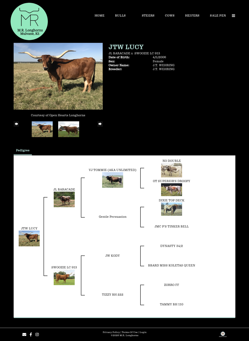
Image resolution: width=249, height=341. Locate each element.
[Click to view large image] (58, 76)
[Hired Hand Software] (223, 335)
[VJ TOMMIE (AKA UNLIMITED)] (112, 180)
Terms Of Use (130, 332)
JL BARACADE (119, 53)
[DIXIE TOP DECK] (171, 209)
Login (143, 332)
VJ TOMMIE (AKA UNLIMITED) (112, 170)
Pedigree (23, 150)
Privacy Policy (111, 332)
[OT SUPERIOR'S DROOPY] (171, 189)
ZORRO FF (171, 285)
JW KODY (112, 255)
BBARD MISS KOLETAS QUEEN (171, 265)
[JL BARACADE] (64, 199)
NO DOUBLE (171, 161)
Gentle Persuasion (112, 217)
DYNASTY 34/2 (171, 246)
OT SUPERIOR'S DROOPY (171, 181)
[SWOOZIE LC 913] (64, 277)
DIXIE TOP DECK (171, 200)
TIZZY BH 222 (112, 294)
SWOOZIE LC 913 (147, 53)
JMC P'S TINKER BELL (171, 226)
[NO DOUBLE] (171, 170)
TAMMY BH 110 (171, 304)
